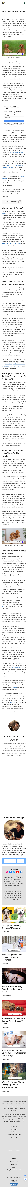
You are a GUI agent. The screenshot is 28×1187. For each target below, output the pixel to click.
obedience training (18, 667)
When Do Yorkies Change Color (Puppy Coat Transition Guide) (13, 1084)
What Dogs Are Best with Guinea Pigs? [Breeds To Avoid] (13, 1021)
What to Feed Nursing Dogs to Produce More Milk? (12, 989)
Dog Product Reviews (14, 1170)
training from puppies (16, 152)
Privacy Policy (14, 1137)
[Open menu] (24, 3)
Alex (4, 15)
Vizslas (4, 213)
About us (14, 1129)
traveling (14, 687)
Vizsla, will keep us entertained (11, 244)
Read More (6, 931)
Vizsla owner (9, 288)
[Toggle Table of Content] (19, 201)
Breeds (14, 1167)
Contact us (14, 1132)
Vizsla (4, 9)
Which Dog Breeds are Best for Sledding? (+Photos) (12, 957)
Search (20, 861)
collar (4, 606)
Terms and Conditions (14, 1134)
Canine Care (14, 1162)
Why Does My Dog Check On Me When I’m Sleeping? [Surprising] (14, 1053)
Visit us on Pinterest (14, 1150)
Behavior (14, 1164)
